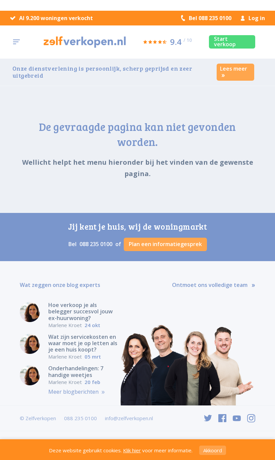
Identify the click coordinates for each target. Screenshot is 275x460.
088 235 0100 (96, 244)
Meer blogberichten (74, 392)
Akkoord (212, 450)
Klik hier (132, 450)
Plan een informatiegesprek (165, 244)
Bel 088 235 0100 (210, 18)
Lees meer (233, 68)
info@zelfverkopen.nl (129, 418)
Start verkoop (225, 41)
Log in (257, 18)
